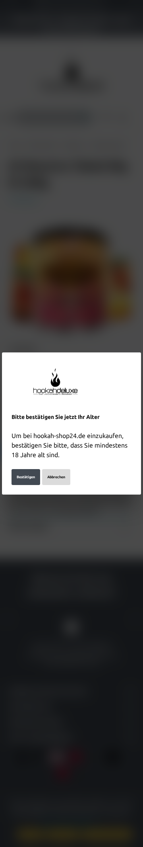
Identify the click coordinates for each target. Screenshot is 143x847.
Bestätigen (26, 477)
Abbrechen (56, 477)
